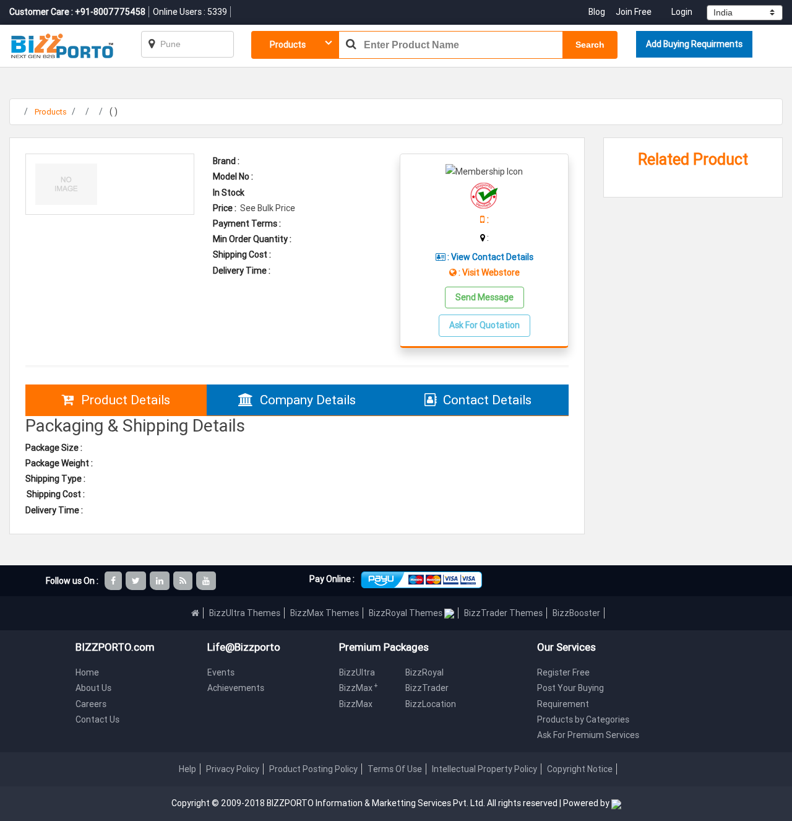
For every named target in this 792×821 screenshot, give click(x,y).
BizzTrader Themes (503, 613)
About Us (93, 687)
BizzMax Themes (324, 613)
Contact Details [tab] (487, 400)
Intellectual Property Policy (484, 769)
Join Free (634, 11)
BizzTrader (427, 687)
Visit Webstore (491, 272)
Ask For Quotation (484, 325)
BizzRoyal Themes (406, 613)
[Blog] (183, 580)
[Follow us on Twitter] (137, 580)
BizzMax (358, 687)
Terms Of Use (395, 769)
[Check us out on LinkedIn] (160, 580)
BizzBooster (576, 613)
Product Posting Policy (313, 769)
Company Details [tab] (308, 400)
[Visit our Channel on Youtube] (207, 580)
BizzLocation (430, 704)
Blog (597, 11)
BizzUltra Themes (244, 613)
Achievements (235, 687)
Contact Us (97, 719)
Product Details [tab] (125, 400)
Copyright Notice (580, 769)
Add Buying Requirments (694, 44)
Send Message (484, 297)
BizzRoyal (424, 672)
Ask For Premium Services (588, 735)
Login (681, 11)
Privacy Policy (232, 769)
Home (87, 672)
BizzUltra (357, 672)
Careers (90, 704)
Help (187, 769)
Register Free (563, 672)
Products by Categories (583, 719)
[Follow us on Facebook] (114, 580)
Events (221, 672)
